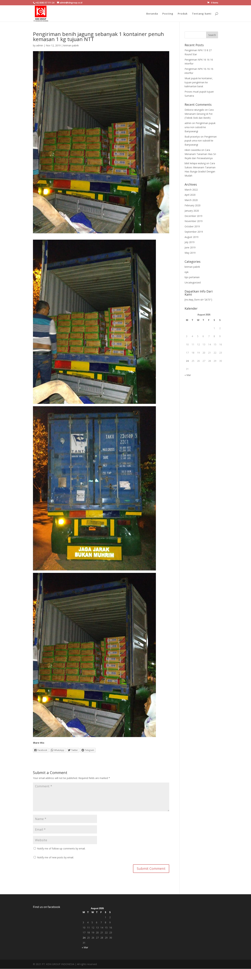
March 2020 (191, 200)
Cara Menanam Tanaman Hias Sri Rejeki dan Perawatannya (200, 154)
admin (39, 45)
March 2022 (191, 189)
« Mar (188, 375)
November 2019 (194, 221)
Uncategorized (193, 282)
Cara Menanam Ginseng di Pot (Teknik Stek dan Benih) (199, 114)
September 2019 (194, 231)
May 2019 (190, 252)
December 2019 (193, 216)
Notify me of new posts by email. (55, 857)
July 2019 (189, 242)
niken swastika (193, 150)
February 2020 (192, 205)
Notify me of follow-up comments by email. (61, 848)
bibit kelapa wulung (195, 163)
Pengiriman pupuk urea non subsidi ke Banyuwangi (200, 127)
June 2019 (190, 247)
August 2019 (191, 237)
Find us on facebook (46, 907)
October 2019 (192, 226)
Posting (167, 13)
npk (187, 272)
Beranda (152, 13)
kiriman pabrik (71, 45)
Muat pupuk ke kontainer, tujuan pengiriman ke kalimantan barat (199, 82)
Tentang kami (201, 13)
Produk (182, 13)
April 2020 (190, 194)
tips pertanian (192, 277)
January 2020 (192, 210)
